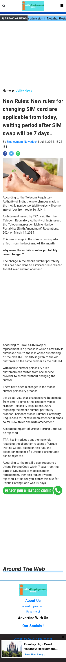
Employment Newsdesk (22, 141)
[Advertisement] (33, 55)
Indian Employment (33, 606)
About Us (33, 600)
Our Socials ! (33, 626)
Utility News (24, 90)
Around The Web (24, 568)
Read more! (33, 611)
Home (7, 90)
